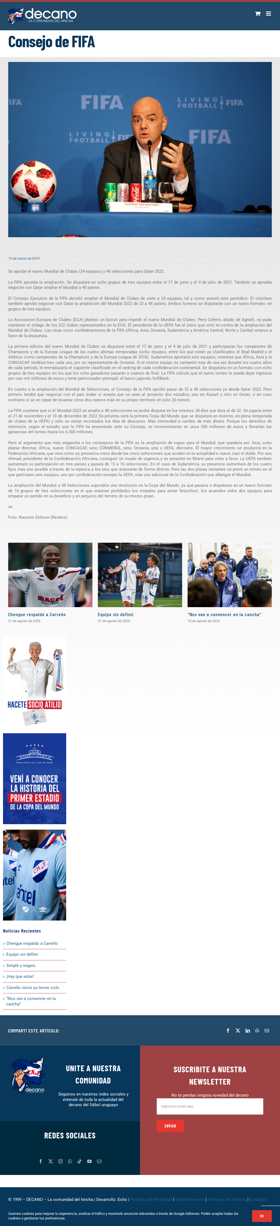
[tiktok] (79, 1161)
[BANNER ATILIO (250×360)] (34, 638)
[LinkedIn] (248, 1030)
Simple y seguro (21, 965)
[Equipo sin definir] (140, 575)
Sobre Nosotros (190, 1199)
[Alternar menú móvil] (269, 13)
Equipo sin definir (116, 614)
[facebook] (41, 1161)
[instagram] (60, 1161)
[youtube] (89, 1161)
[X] (238, 1030)
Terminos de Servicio (227, 1199)
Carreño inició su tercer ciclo (32, 987)
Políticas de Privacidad (151, 1199)
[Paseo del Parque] (34, 735)
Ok (262, 1216)
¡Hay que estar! (20, 976)
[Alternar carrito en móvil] (258, 13)
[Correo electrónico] (267, 1030)
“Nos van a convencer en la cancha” (224, 614)
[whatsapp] (70, 1161)
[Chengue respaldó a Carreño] (50, 575)
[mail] (99, 1161)
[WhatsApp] (257, 1030)
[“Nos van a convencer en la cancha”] (230, 575)
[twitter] (50, 1161)
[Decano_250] (34, 831)
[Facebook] (228, 1030)
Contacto (259, 1199)
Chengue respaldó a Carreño (37, 614)
